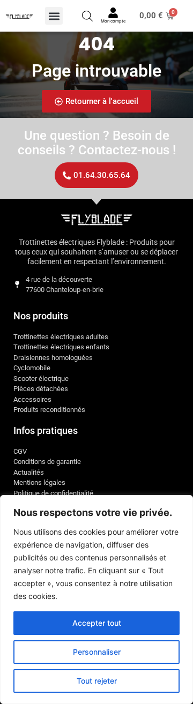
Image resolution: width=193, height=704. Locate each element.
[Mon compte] (113, 13)
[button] (54, 16)
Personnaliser (97, 651)
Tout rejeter (97, 680)
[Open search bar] (87, 16)
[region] (96, 599)
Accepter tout (96, 622)
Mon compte (113, 21)
